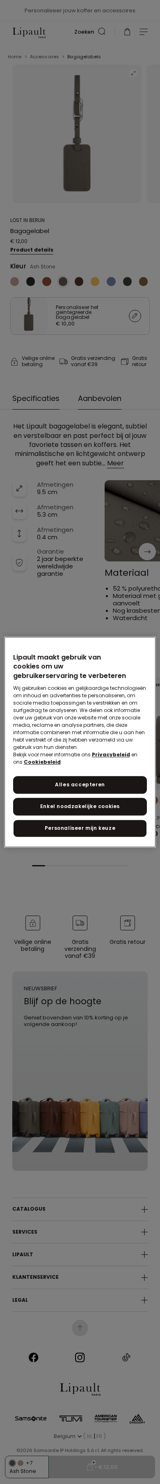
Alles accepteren (80, 784)
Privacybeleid (111, 754)
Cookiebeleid (42, 761)
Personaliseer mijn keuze (80, 827)
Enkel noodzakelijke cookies (80, 806)
